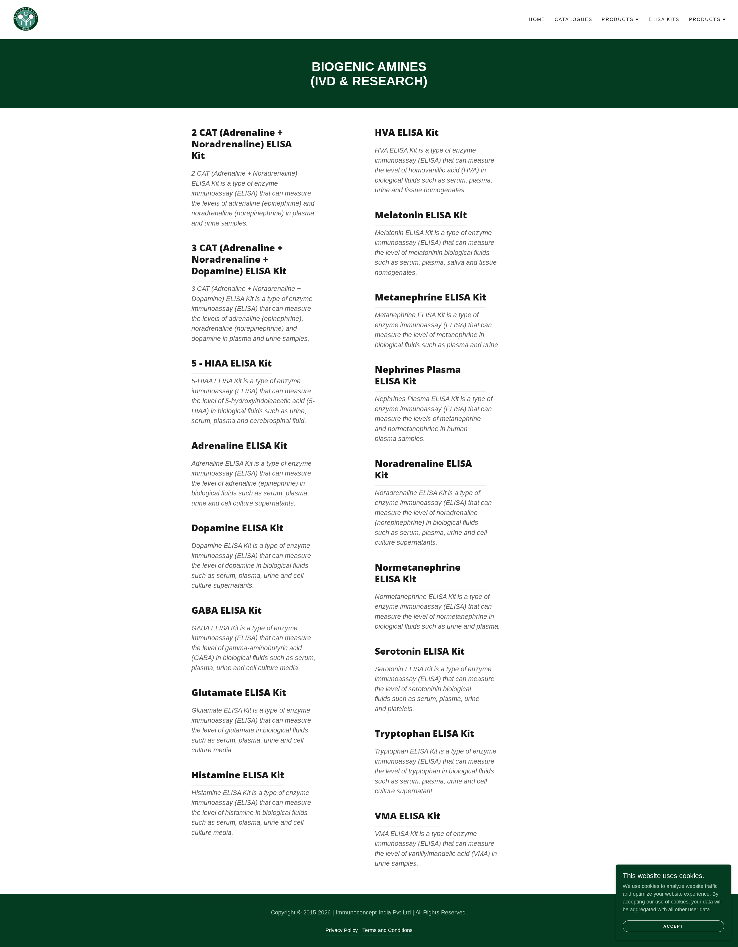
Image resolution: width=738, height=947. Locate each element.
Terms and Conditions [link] (387, 930)
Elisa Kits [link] (664, 19)
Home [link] (537, 19)
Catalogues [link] (574, 19)
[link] (26, 19)
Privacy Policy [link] (341, 930)
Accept (673, 926)
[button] (620, 19)
